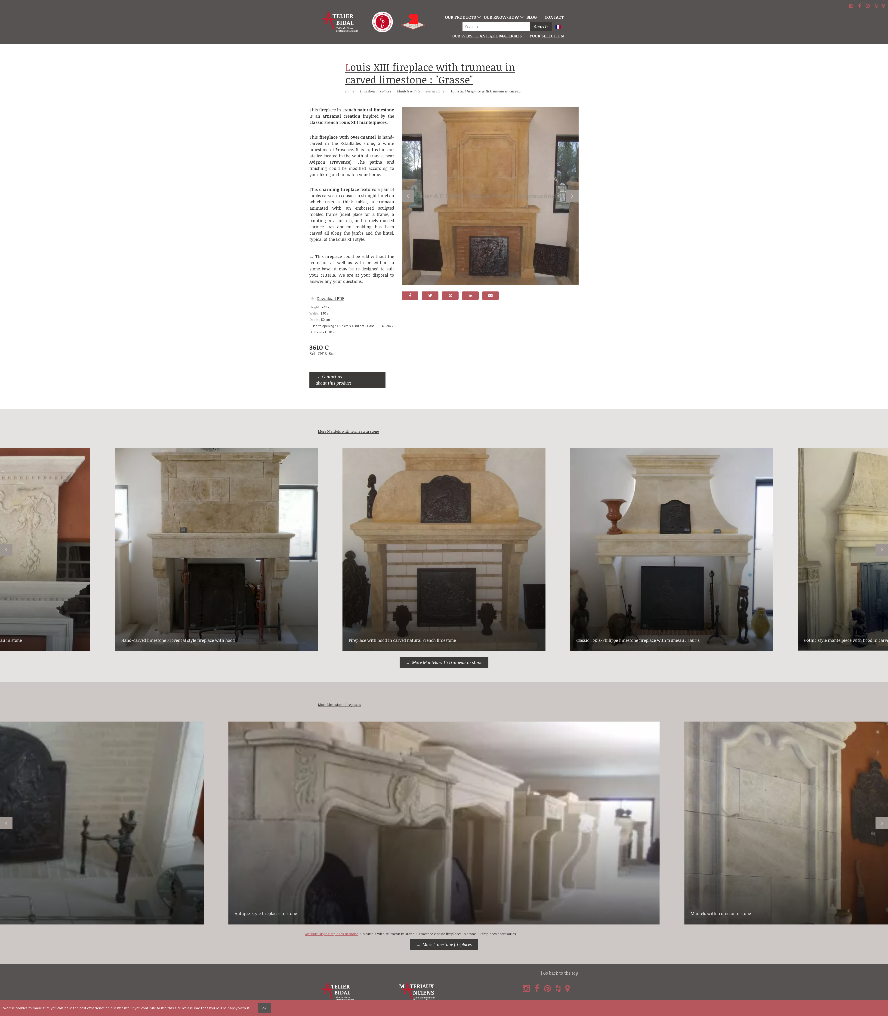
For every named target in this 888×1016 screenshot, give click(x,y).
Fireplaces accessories (498, 934)
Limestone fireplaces (375, 91)
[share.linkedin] (470, 295)
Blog (531, 17)
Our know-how (501, 17)
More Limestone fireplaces (447, 944)
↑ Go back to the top (559, 973)
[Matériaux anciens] (437, 991)
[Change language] (560, 27)
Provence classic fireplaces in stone (447, 934)
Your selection (547, 36)
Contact (554, 17)
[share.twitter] (430, 295)
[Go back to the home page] (340, 22)
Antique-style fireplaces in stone (266, 913)
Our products (460, 17)
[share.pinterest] (450, 295)
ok (264, 1008)
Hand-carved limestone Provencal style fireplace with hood (178, 640)
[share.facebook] (410, 295)
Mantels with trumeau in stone (420, 91)
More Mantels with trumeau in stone (447, 662)
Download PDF (330, 298)
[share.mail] (490, 295)
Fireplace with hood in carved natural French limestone (402, 640)
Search (541, 26)
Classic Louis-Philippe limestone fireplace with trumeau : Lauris (638, 640)
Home (349, 91)
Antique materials (487, 36)
